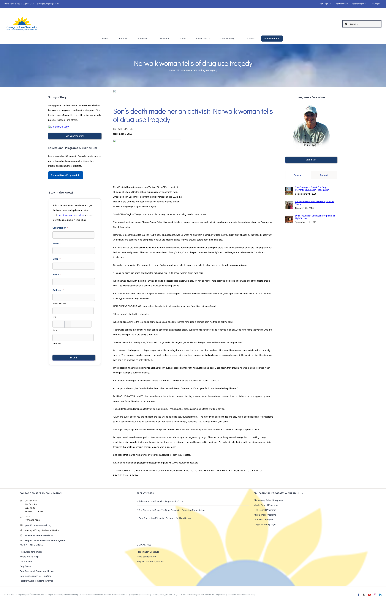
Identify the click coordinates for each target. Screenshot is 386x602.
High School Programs (265, 510)
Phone (56, 274)
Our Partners (26, 561)
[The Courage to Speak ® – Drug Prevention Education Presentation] (289, 189)
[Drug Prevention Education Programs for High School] (289, 218)
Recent (324, 175)
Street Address (59, 303)
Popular (298, 175)
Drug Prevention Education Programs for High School (315, 216)
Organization (60, 227)
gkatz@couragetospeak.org (48, 4)
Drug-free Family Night (265, 524)
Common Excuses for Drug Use (35, 576)
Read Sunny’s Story (147, 556)
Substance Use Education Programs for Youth (314, 202)
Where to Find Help (29, 556)
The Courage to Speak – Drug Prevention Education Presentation (312, 188)
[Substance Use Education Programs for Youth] (289, 203)
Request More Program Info (65, 175)
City (54, 317)
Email (56, 259)
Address (57, 290)
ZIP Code (57, 344)
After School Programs (265, 514)
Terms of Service (243, 595)
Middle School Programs (266, 505)
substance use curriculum (71, 215)
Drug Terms (25, 566)
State (55, 330)
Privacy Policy (227, 595)
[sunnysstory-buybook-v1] (58, 126)
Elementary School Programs (268, 500)
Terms (155, 595)
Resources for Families (31, 551)
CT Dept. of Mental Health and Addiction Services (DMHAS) (103, 595)
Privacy (162, 595)
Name (56, 243)
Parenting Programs (264, 519)
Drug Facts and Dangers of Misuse (37, 571)
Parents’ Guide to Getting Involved (36, 580)
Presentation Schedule (148, 551)
